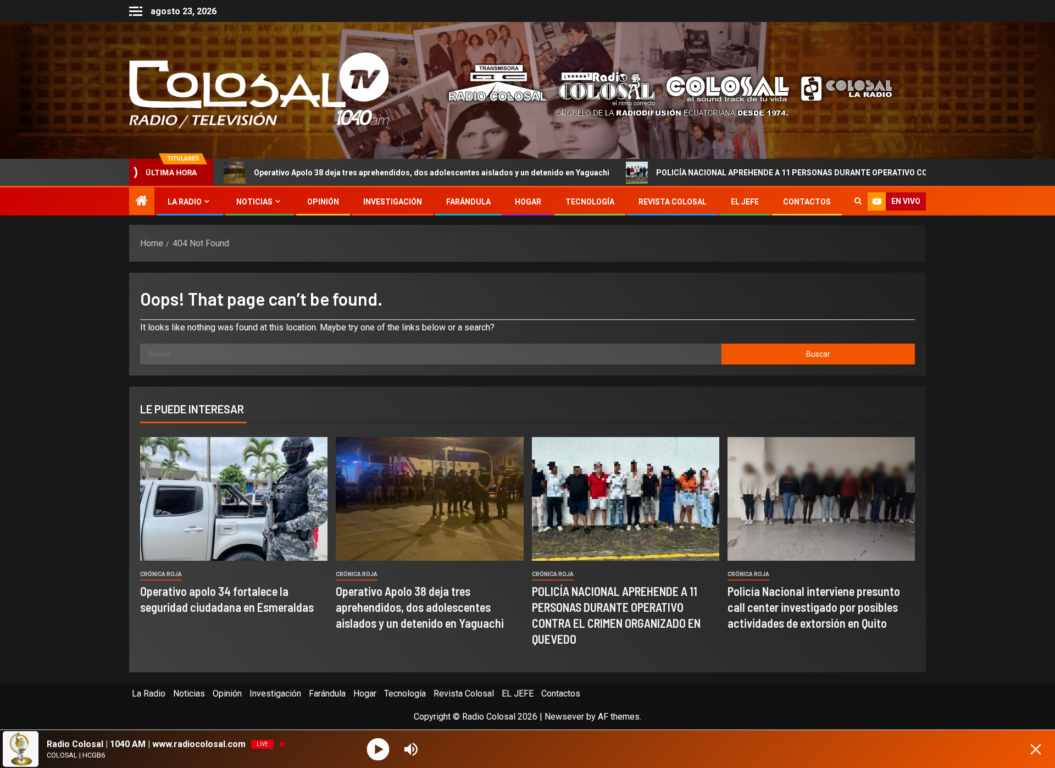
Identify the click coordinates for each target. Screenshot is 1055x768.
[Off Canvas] (135, 11)
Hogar (528, 201)
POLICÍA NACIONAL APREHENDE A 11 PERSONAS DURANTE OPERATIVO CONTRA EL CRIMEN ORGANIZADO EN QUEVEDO (794, 172)
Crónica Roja (161, 574)
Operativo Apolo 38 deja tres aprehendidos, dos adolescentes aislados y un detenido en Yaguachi (352, 172)
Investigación (392, 201)
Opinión (323, 201)
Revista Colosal (672, 201)
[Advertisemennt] (661, 90)
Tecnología (589, 201)
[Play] (378, 749)
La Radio (185, 201)
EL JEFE (745, 201)
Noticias (254, 201)
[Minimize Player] (1036, 749)
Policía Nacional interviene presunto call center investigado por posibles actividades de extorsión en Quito (814, 607)
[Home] (142, 201)
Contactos (807, 201)
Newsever (564, 716)
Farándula (468, 201)
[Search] (858, 201)
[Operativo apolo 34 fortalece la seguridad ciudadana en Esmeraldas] (233, 499)
